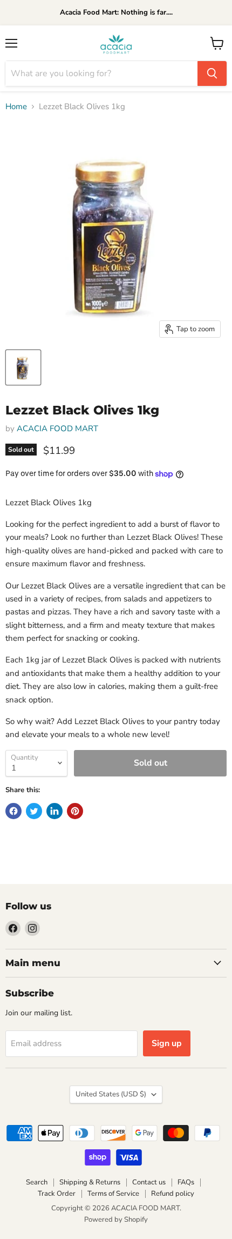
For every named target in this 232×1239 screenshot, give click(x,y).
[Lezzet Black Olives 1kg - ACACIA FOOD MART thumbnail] (23, 367)
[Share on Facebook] (13, 811)
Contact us (149, 1182)
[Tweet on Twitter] (34, 811)
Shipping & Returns (89, 1182)
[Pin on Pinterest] (75, 811)
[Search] (212, 73)
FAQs (186, 1182)
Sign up (167, 1043)
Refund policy (172, 1193)
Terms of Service (113, 1193)
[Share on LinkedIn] (54, 811)
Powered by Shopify (116, 1219)
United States (111, 1094)
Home (16, 106)
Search (36, 1182)
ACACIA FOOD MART (57, 428)
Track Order (57, 1193)
